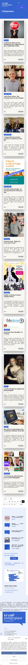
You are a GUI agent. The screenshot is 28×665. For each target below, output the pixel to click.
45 (12, 501)
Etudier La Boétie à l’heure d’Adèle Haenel (12, 295)
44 (9, 501)
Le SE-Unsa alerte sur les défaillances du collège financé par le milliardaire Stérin (14, 44)
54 (15, 504)
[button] (26, 638)
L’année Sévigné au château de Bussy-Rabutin (14, 389)
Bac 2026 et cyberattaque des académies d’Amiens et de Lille (14, 430)
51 (6, 504)
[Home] (7, 8)
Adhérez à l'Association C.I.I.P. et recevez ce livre (17, 517)
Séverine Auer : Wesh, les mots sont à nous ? (12, 242)
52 (9, 504)
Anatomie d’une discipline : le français (13, 333)
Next (11, 498)
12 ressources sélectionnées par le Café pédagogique (13, 476)
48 (20, 501)
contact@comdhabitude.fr (11, 590)
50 (4, 504)
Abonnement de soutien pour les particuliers (17, 538)
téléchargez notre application (12, 610)
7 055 (21, 504)
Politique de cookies (13, 663)
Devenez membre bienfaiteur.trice (17, 524)
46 (15, 501)
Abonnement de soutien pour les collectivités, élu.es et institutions (17, 545)
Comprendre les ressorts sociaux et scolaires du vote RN (13, 138)
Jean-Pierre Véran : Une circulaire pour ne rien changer (14, 97)
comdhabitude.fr (9, 592)
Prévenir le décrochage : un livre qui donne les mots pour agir (13, 190)
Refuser (14, 656)
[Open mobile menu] (19, 2)
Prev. (5, 498)
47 (17, 501)
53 (12, 504)
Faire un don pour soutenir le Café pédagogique (17, 531)
